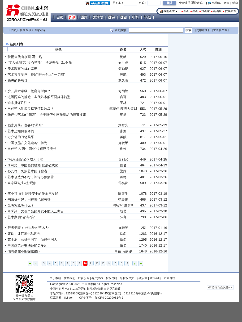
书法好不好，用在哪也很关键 (29, 199)
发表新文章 (220, 30)
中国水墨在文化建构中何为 (27, 143)
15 (114, 263)
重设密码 (197, 2)
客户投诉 (97, 278)
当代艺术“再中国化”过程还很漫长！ (34, 149)
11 (91, 263)
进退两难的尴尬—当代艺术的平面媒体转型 (39, 97)
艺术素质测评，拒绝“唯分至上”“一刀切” (36, 74)
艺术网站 (169, 278)
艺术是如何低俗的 (21, 131)
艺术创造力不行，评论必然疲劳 (31, 177)
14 (109, 263)
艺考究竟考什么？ (21, 205)
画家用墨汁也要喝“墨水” (25, 125)
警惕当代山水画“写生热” (25, 57)
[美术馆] (97, 17)
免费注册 (184, 2)
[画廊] (123, 17)
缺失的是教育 (17, 80)
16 (120, 263)
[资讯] (72, 17)
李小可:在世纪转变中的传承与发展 (33, 193)
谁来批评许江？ (19, 103)
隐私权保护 (127, 278)
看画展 (217, 11)
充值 (226, 2)
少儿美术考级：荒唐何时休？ (29, 91)
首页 (14, 30)
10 (85, 263)
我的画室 (169, 11)
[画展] (111, 17)
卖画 (195, 11)
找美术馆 (230, 11)
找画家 (205, 11)
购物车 (216, 2)
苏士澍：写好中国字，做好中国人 (32, 239)
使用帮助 (201, 30)
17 (126, 263)
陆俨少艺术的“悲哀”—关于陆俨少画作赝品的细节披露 (47, 114)
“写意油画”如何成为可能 (25, 159)
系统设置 (141, 278)
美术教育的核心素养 (22, 68)
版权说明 (111, 278)
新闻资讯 (25, 30)
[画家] (84, 17)
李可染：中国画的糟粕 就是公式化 (33, 165)
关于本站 (55, 278)
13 (103, 263)
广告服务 (83, 278)
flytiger (68, 297)
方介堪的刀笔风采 (21, 137)
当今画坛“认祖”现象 (22, 183)
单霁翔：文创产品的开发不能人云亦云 (36, 211)
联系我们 (69, 278)
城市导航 (155, 278)
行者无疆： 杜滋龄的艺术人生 (30, 228)
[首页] (60, 17)
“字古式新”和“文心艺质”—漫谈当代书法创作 (40, 63)
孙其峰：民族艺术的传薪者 (27, 171)
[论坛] (147, 17)
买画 (186, 11)
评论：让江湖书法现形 (24, 233)
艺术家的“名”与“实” (21, 217)
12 (97, 263)
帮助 (235, 2)
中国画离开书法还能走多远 (27, 245)
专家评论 (40, 30)
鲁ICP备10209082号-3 (109, 297)
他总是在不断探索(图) (24, 251)
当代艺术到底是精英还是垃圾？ (31, 109)
